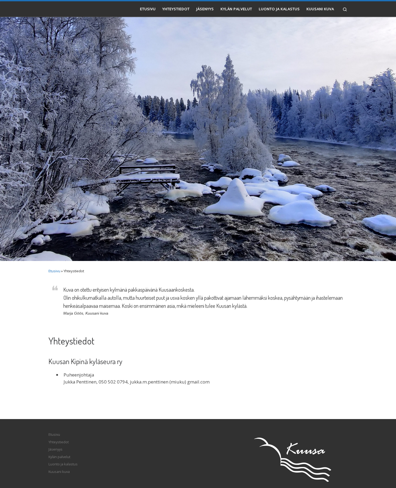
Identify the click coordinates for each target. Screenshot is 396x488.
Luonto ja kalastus (63, 464)
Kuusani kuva (59, 471)
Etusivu (54, 271)
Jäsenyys (55, 449)
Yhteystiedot (58, 442)
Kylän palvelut (59, 456)
